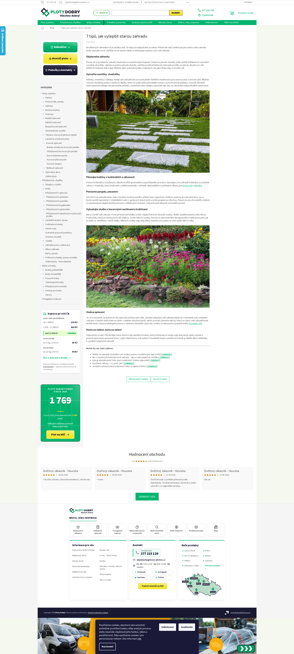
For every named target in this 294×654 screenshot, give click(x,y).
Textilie (48, 241)
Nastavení (107, 646)
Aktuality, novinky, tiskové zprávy (111, 567)
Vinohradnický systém (55, 130)
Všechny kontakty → (212, 567)
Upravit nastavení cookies (98, 612)
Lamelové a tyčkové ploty (57, 139)
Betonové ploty (52, 110)
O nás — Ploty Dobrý (108, 555)
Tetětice (187, 560)
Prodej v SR (104, 550)
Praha (207, 550)
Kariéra (103, 561)
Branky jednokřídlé (54, 270)
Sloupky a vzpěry (53, 184)
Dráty (47, 188)
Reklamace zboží (79, 555)
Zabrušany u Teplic (191, 565)
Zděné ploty (51, 176)
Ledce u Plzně (189, 550)
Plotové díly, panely (54, 101)
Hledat (176, 12)
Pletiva (48, 97)
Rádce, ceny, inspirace (83, 518)
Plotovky (49, 114)
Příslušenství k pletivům (57, 197)
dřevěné (198, 185)
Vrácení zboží (77, 561)
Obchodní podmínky (81, 566)
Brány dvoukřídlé (53, 274)
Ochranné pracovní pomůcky (58, 232)
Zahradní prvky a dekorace (57, 245)
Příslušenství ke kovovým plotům (62, 151)
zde (139, 638)
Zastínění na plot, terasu (56, 220)
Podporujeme (105, 574)
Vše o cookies (105, 580)
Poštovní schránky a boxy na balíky (61, 257)
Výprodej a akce (52, 172)
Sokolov (208, 556)
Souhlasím (187, 627)
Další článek (160, 379)
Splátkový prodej (79, 572)
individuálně (48, 366)
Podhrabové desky (54, 224)
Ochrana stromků (53, 236)
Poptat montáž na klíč (153, 586)
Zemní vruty (50, 228)
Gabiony (49, 106)
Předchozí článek (138, 379)
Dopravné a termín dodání (125, 2)
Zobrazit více (147, 496)
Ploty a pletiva (48, 93)
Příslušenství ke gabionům (58, 205)
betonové (187, 185)
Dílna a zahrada (52, 249)
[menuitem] (47, 22)
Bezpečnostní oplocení (56, 126)
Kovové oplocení (54, 143)
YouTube (141, 577)
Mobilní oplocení (52, 118)
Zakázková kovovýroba (82, 577)
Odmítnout (167, 627)
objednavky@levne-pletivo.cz (151, 559)
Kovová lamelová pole (57, 155)
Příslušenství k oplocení (56, 192)
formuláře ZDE (195, 323)
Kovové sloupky (54, 163)
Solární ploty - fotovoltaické (58, 261)
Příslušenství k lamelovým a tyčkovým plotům (63, 215)
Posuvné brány (52, 278)
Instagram (162, 572)
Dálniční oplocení (53, 122)
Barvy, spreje (51, 253)
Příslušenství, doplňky (52, 180)
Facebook (141, 572)
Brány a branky (49, 265)
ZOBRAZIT (167, 354)
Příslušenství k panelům (57, 201)
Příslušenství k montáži (56, 286)
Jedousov (209, 560)
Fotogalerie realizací (51, 299)
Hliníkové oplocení (54, 168)
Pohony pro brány (53, 290)
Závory (48, 294)
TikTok (161, 577)
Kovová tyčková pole (56, 159)
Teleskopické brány (54, 282)
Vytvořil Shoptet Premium (240, 612)
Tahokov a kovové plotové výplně (61, 135)
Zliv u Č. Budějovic (191, 556)
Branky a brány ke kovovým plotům (63, 147)
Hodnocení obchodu (147, 454)
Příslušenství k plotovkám (58, 209)
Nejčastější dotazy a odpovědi (159, 2)
